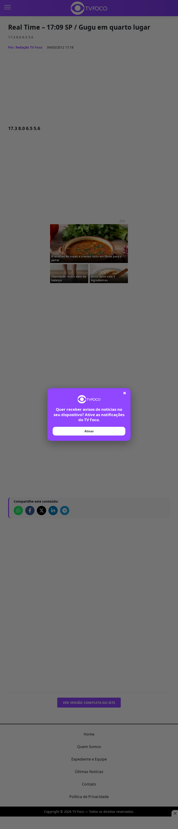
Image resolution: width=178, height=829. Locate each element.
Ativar (89, 431)
